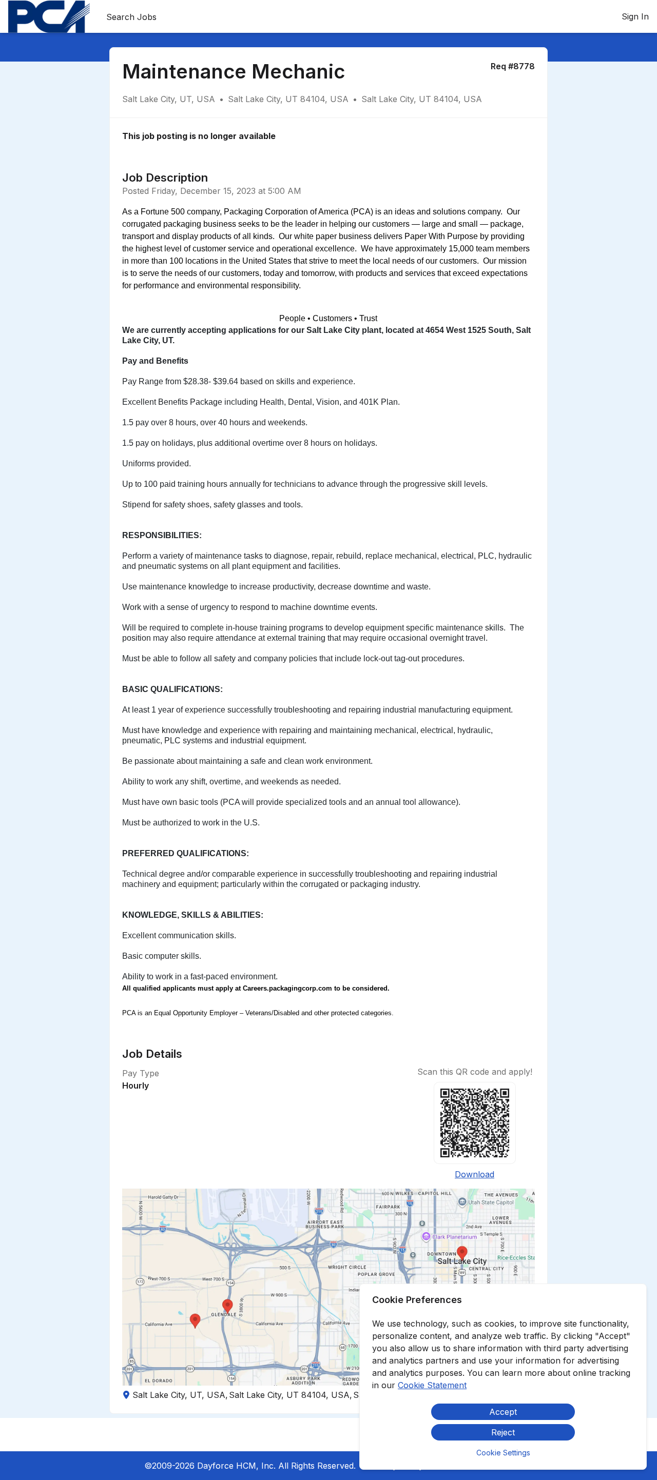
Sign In (635, 16)
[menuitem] (49, 17)
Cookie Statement (432, 1385)
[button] (328, 1287)
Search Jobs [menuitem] (131, 17)
